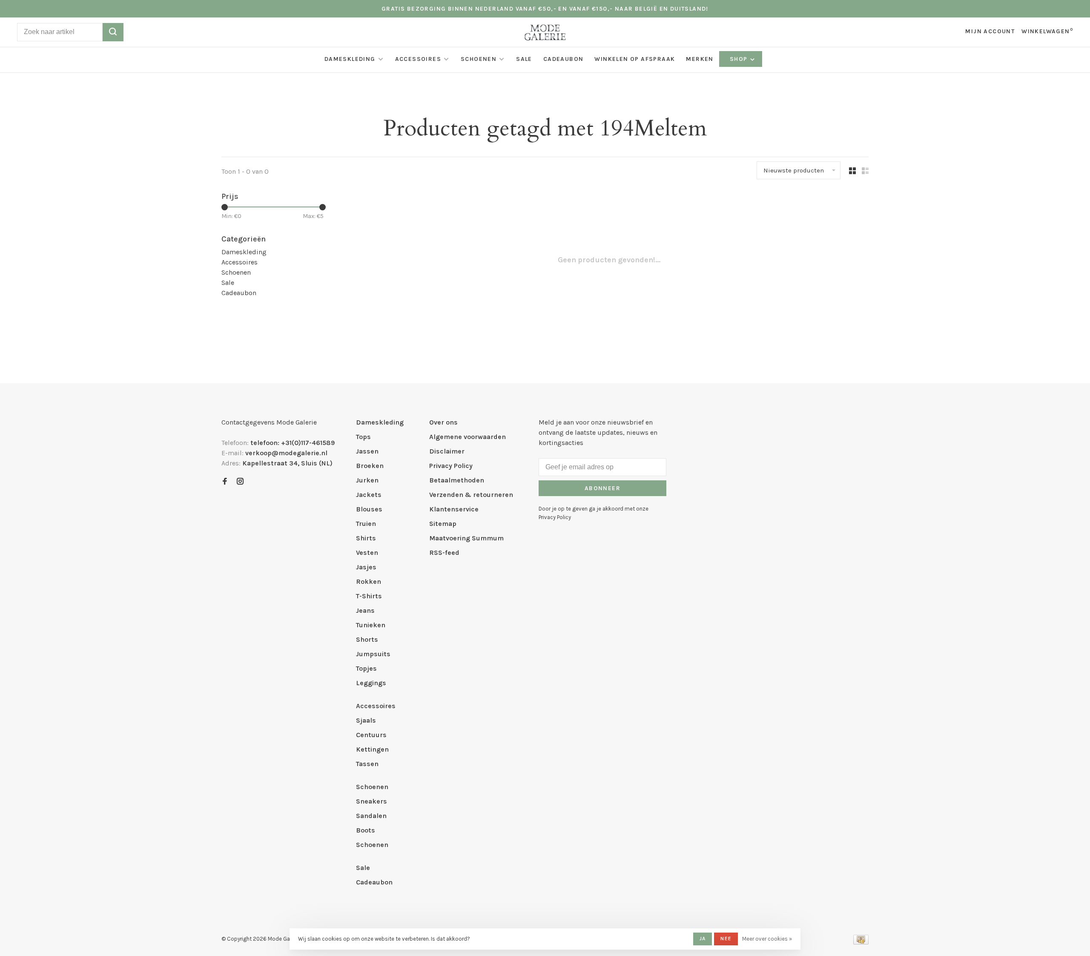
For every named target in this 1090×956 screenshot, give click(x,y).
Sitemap (442, 524)
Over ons (443, 422)
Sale (524, 59)
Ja (703, 939)
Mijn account (990, 31)
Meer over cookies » (767, 939)
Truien (366, 524)
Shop (739, 59)
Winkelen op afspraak (634, 59)
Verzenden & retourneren (471, 495)
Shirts (366, 538)
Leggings (371, 683)
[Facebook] (224, 482)
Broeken (370, 466)
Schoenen (478, 59)
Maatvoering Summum (466, 538)
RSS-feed (444, 552)
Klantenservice (454, 509)
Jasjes (366, 567)
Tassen (367, 764)
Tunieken (370, 625)
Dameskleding (350, 59)
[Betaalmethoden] (861, 942)
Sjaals (366, 720)
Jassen (367, 451)
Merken (699, 59)
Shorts (367, 639)
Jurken (367, 480)
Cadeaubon (563, 59)
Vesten (367, 552)
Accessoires (418, 59)
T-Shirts (369, 596)
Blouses (369, 509)
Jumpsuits (373, 654)
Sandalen (371, 816)
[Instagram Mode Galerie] (240, 482)
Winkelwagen (1047, 31)
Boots (365, 830)
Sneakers (371, 801)
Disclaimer (447, 451)
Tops (363, 437)
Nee (725, 939)
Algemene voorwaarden (467, 437)
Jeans (365, 610)
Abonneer (602, 488)
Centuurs (371, 735)
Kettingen (372, 749)
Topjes (366, 668)
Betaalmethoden (456, 480)
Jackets (369, 495)
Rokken (368, 581)
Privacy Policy (451, 466)
